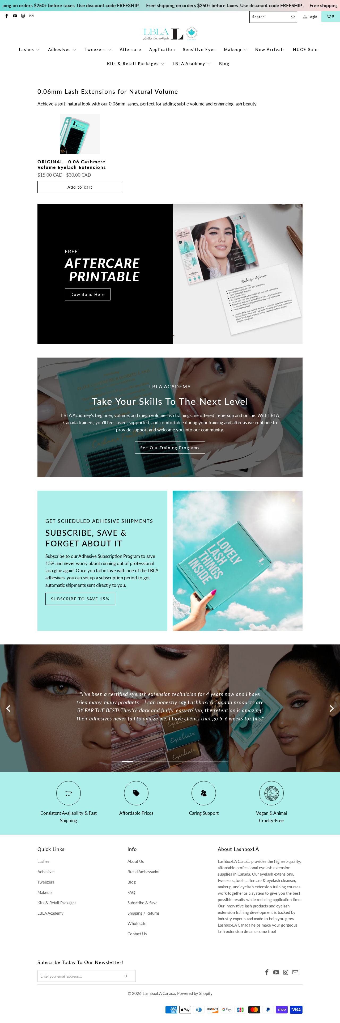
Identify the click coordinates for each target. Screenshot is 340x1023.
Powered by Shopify (194, 993)
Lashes (43, 861)
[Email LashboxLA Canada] (31, 16)
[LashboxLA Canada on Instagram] (23, 16)
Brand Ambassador (144, 871)
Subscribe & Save (143, 902)
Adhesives (46, 871)
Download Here (87, 294)
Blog (132, 882)
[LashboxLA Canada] (170, 34)
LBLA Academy (50, 913)
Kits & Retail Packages (56, 902)
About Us (136, 861)
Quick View (80, 146)
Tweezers (45, 882)
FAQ (131, 892)
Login (312, 17)
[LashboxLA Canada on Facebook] (6, 16)
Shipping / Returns (144, 913)
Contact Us (137, 933)
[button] (29, 50)
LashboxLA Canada (159, 993)
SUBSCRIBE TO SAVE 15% (80, 598)
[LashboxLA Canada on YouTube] (14, 16)
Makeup (44, 892)
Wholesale (137, 923)
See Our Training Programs (170, 447)
